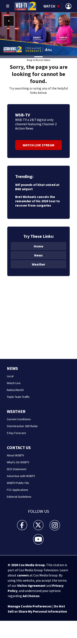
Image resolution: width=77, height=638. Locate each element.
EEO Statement (16, 469)
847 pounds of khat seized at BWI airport (37, 186)
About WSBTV (15, 455)
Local (10, 376)
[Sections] (7, 6)
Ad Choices (31, 596)
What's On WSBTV (18, 462)
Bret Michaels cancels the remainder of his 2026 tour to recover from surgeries (37, 201)
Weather (38, 264)
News (38, 255)
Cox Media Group (32, 565)
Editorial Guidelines (19, 497)
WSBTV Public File (18, 483)
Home (38, 246)
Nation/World (15, 390)
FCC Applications (17, 490)
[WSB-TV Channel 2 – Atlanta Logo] (25, 6)
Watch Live (14, 383)
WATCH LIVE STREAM (38, 145)
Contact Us (19, 447)
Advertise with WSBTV (21, 476)
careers (23, 575)
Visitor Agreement (31, 585)
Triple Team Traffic (18, 397)
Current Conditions (19, 419)
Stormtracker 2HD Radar (22, 426)
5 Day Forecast (16, 433)
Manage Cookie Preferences (30, 606)
